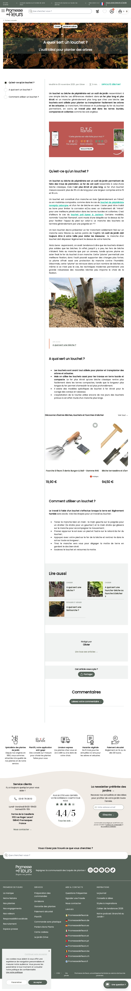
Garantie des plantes (45, 906)
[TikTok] (112, 870)
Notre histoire (10, 898)
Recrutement (10, 923)
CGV (58, 973)
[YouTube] (107, 870)
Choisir (57, 26)
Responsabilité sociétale (15, 918)
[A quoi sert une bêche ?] (56, 589)
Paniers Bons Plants (44, 926)
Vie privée (66, 974)
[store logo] (14, 12)
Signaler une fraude (75, 898)
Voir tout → (123, 415)
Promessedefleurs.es (78, 925)
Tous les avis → (65, 820)
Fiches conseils (11, 20)
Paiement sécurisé (43, 911)
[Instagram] (90, 870)
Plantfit (38, 916)
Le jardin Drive (41, 937)
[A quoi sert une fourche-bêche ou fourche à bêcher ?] (95, 589)
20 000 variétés (5, 3)
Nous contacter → (22, 829)
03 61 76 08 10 (25, 798)
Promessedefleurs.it (78, 930)
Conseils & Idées (105, 898)
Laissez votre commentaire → (86, 701)
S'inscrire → (108, 814)
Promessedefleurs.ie (78, 915)
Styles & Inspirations (107, 903)
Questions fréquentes (76, 893)
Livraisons (39, 901)
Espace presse (10, 928)
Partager (88, 674)
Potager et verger (74, 602)
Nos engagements (12, 908)
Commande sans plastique (47, 921)
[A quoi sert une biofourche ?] (56, 609)
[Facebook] (95, 870)
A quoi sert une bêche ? (64, 345)
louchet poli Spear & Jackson (87, 214)
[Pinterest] (101, 870)
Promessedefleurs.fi (78, 961)
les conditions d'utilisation (108, 826)
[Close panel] (49, 951)
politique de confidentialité (114, 825)
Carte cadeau (41, 932)
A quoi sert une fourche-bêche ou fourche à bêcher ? (114, 592)
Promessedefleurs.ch (78, 956)
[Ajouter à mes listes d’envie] (95, 425)
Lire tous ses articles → (86, 651)
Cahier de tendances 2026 (110, 908)
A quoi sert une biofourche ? (73, 609)
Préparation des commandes (42, 895)
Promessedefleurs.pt (78, 940)
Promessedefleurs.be (78, 951)
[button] (97, 11)
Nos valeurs (9, 913)
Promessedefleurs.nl (78, 945)
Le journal (101, 893)
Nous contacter (73, 903)
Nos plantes (9, 903)
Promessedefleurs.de (78, 920)
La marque (8, 893)
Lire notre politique (14, 972)
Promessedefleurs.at (78, 935)
